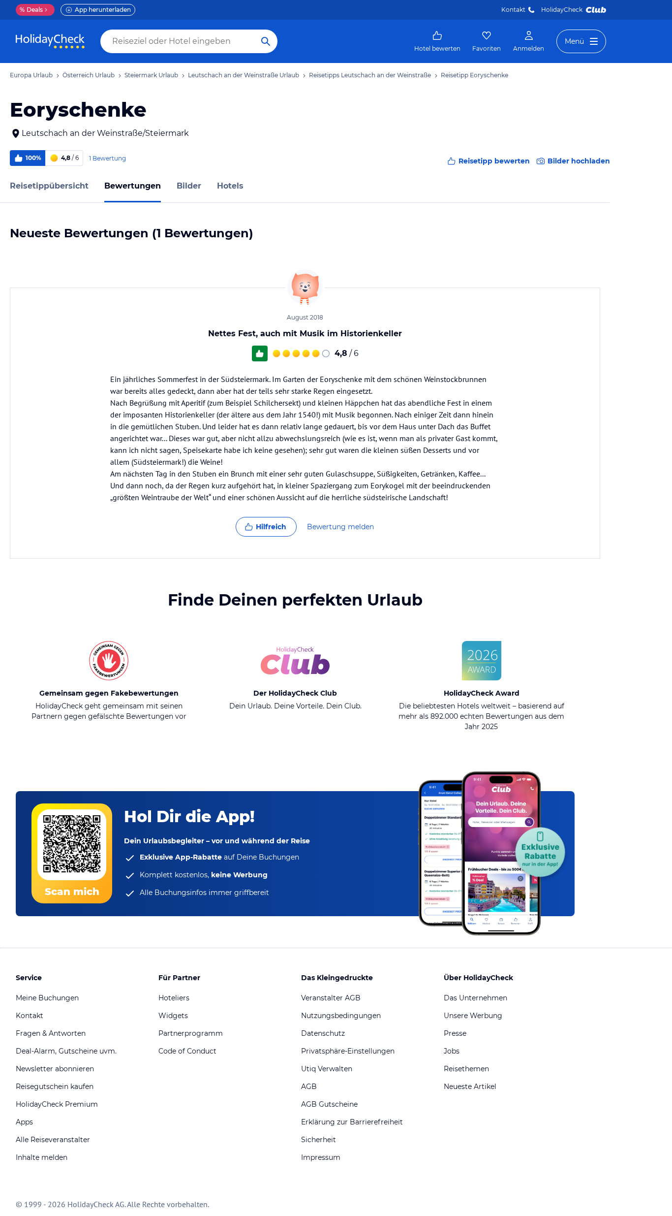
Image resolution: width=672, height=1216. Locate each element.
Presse (455, 1033)
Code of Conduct (187, 1051)
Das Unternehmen (475, 997)
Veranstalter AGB (331, 997)
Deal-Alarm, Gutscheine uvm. (66, 1051)
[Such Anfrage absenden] (265, 41)
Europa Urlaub (31, 75)
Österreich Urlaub (88, 75)
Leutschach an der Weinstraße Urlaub (243, 75)
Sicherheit (318, 1139)
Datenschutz (323, 1033)
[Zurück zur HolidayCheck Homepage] (50, 41)
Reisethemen (466, 1068)
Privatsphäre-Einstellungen (348, 1051)
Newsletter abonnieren (55, 1068)
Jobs (451, 1051)
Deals (31, 9)
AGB (309, 1086)
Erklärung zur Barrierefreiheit (352, 1122)
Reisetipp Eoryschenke (474, 75)
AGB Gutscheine (329, 1104)
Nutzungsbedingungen (341, 1015)
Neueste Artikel (470, 1086)
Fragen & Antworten (51, 1033)
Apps (24, 1122)
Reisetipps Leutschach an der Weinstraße (370, 75)
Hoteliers (173, 997)
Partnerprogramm (190, 1033)
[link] (437, 41)
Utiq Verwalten (326, 1068)
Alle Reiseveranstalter (53, 1139)
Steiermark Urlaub (151, 75)
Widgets (173, 1015)
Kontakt (513, 9)
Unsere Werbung (473, 1015)
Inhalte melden (41, 1157)
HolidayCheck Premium (57, 1104)
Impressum (320, 1157)
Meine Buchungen (47, 997)
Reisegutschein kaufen (54, 1086)
